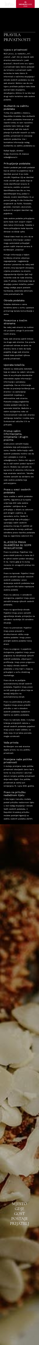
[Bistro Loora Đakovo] (9, 4)
